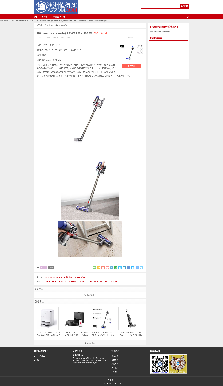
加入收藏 (140, 38)
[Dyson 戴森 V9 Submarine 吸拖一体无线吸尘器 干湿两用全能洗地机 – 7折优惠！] (102, 318)
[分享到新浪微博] (107, 267)
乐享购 (111, 380)
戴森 (51, 268)
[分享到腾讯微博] (111, 267)
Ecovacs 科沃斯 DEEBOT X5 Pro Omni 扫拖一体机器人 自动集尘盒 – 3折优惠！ (48, 333)
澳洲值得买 (41, 356)
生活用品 (56, 25)
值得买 (45, 17)
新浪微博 (78, 351)
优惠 (51, 25)
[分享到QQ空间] (98, 267)
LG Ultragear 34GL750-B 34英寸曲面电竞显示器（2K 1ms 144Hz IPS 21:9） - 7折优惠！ (81, 281)
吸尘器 (43, 268)
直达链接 (131, 66)
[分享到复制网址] (141, 267)
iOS (38, 360)
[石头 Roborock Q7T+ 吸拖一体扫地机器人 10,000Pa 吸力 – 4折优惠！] (74, 318)
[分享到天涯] (124, 267)
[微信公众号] (168, 373)
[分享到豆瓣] (115, 267)
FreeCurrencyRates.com (159, 32)
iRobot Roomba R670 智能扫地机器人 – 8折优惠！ (66, 277)
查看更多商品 (90, 343)
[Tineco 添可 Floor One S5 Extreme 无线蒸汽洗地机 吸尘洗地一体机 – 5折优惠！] (130, 318)
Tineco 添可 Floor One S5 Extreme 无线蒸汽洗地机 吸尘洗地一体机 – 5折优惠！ (131, 333)
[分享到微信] (94, 267)
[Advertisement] (168, 60)
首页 (47, 25)
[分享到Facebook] (128, 267)
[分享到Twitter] (132, 267)
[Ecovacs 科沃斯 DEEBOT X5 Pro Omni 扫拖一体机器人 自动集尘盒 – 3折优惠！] (47, 318)
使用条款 (115, 360)
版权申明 (115, 364)
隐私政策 (115, 356)
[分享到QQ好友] (103, 267)
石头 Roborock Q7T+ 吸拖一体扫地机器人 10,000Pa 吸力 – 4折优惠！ (76, 333)
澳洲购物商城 (59, 17)
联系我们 (115, 372)
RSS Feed (79, 355)
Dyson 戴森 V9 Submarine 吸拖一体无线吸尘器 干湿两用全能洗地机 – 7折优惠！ (103, 333)
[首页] (36, 16)
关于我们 (115, 368)
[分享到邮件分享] (137, 267)
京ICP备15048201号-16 (111, 383)
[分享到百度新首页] (120, 267)
